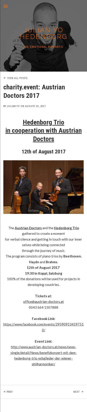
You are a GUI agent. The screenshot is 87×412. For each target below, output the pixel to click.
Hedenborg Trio (66, 228)
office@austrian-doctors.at (43, 301)
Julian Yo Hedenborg (43, 33)
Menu (5, 6)
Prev (25, 391)
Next (80, 391)
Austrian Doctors (28, 228)
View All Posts (17, 78)
